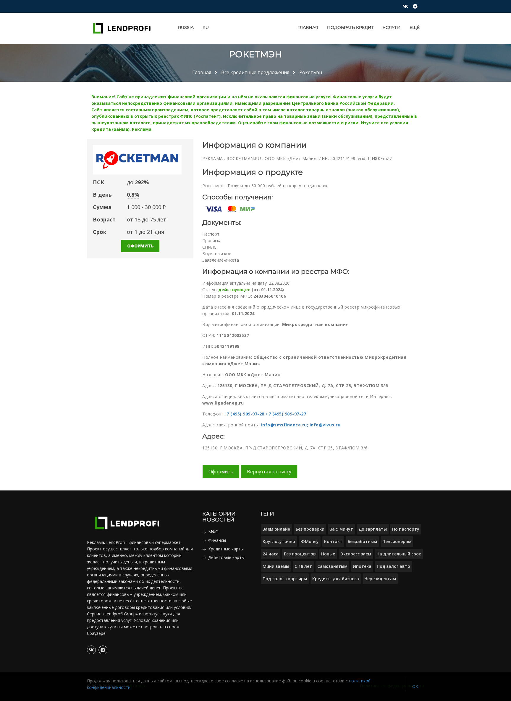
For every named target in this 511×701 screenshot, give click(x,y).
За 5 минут (341, 529)
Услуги (392, 27)
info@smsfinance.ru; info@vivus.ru (301, 425)
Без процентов (300, 554)
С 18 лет (303, 566)
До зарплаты (372, 529)
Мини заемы (276, 566)
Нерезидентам (380, 578)
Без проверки (310, 529)
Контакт (333, 541)
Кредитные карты (226, 549)
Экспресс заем (355, 554)
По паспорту (405, 529)
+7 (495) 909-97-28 (244, 414)
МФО (213, 531)
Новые (328, 554)
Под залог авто (393, 566)
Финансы (217, 540)
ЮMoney (309, 541)
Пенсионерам (396, 541)
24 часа (271, 554)
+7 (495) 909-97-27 (286, 414)
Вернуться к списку (269, 471)
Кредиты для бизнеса (335, 578)
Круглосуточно (279, 541)
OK (415, 686)
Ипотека (362, 566)
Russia (186, 27)
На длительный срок (398, 554)
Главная (307, 27)
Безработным (362, 541)
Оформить (140, 246)
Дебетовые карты (226, 557)
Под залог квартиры (285, 578)
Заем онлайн (276, 529)
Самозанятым (332, 566)
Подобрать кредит (350, 27)
